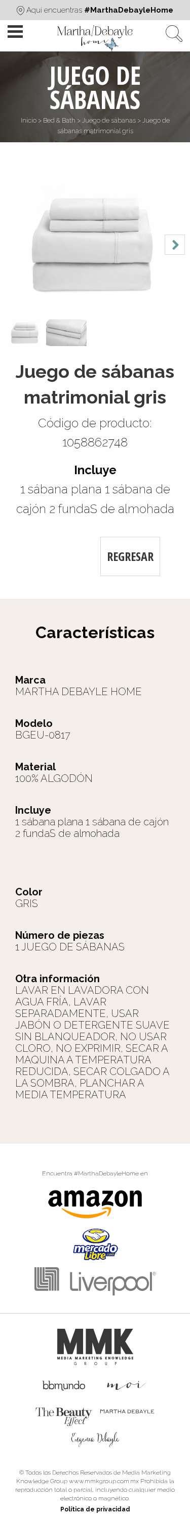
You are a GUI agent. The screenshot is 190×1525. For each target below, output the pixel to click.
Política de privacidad (95, 1509)
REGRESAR (130, 556)
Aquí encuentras (98, 10)
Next (175, 245)
